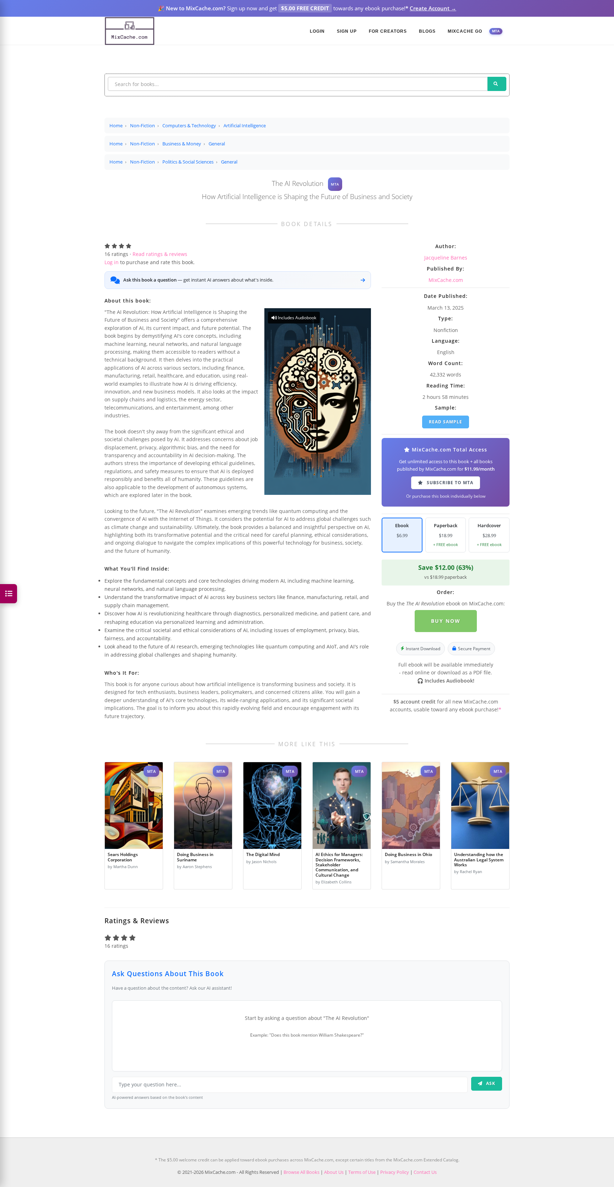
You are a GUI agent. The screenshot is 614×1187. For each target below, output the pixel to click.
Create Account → (433, 8)
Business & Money (181, 143)
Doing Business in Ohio (408, 854)
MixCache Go (465, 31)
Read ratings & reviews (160, 254)
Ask (490, 1083)
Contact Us (425, 1172)
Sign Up (347, 31)
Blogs (427, 31)
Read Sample (445, 422)
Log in (111, 262)
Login (317, 31)
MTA (496, 31)
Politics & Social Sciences (188, 162)
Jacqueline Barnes (445, 257)
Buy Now (445, 620)
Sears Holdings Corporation (123, 857)
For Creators (388, 31)
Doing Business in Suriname (195, 857)
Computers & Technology (189, 125)
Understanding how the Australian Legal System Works (478, 859)
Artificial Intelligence (244, 125)
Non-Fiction (142, 125)
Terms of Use (362, 1172)
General (217, 143)
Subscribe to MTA (449, 483)
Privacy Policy (394, 1172)
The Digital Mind (263, 854)
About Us (334, 1172)
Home (116, 125)
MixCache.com (446, 280)
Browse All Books (301, 1172)
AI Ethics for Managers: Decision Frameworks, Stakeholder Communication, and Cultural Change (339, 864)
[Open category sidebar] (8, 593)
